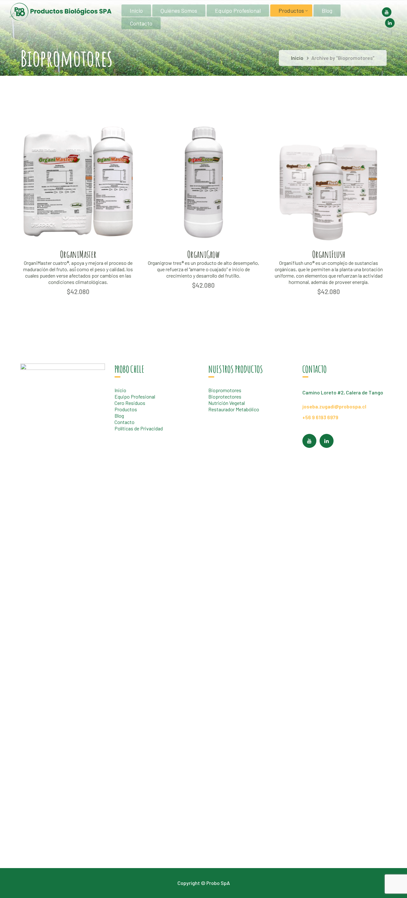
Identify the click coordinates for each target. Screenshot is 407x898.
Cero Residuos (129, 403)
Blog (119, 416)
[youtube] (309, 441)
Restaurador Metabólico (233, 409)
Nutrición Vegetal (226, 403)
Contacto (124, 422)
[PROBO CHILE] (60, 11)
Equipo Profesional (134, 396)
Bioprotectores (224, 396)
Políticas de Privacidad (138, 428)
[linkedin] (327, 441)
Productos (125, 409)
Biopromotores (224, 390)
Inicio (297, 58)
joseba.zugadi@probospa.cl (334, 406)
